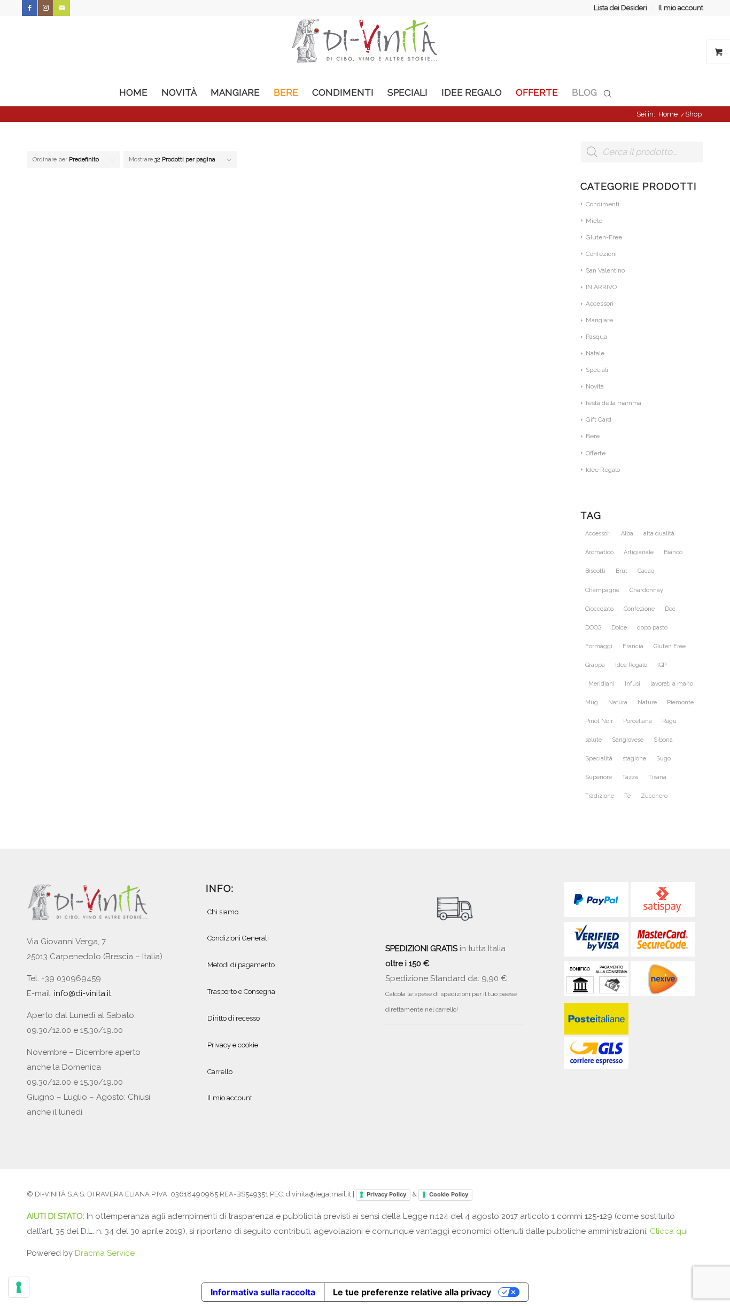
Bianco (673, 552)
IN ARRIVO (601, 287)
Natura (617, 702)
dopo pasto (652, 627)
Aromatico (599, 552)
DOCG (593, 627)
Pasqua (596, 336)
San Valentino (605, 270)
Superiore (598, 777)
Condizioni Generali (238, 938)
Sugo (663, 758)
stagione (634, 758)
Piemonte (680, 702)
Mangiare (599, 320)
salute (593, 739)
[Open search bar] (607, 93)
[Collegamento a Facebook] (29, 8)
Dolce (619, 627)
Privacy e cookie (232, 1045)
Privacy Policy (386, 1194)
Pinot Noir (599, 721)
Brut (621, 571)
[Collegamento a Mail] (62, 8)
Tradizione (599, 795)
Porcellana (637, 721)
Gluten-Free (604, 237)
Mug (591, 702)
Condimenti (602, 204)
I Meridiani (600, 683)
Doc (670, 608)
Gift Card (598, 419)
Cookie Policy (448, 1194)
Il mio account (680, 8)
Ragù (669, 721)
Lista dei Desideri (620, 8)
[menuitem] (620, 8)
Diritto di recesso (233, 1018)
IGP (661, 665)
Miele (594, 220)
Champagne (602, 590)
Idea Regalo (631, 665)
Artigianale (639, 552)
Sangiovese (627, 739)
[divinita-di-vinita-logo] (365, 47)
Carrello (219, 1072)
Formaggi (598, 646)
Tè (627, 795)
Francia (633, 646)
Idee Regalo (603, 469)
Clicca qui (669, 1231)
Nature (647, 702)
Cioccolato (599, 608)
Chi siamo (222, 912)
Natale (595, 353)
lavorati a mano (671, 683)
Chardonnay (646, 590)
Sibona (663, 739)
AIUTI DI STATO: (57, 1216)
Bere (593, 436)
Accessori (599, 303)
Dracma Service (105, 1253)
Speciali (597, 370)
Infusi (632, 683)
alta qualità (658, 533)
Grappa (595, 665)
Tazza (630, 777)
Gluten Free (670, 646)
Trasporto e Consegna (241, 992)
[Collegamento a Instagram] (45, 8)
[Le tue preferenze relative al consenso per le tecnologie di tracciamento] (19, 1287)
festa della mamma (613, 403)
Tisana (657, 777)
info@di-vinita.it (82, 993)
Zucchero (654, 795)
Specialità (598, 758)
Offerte (595, 453)
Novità (595, 386)
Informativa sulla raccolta (263, 1292)
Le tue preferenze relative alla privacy (412, 1292)
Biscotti (595, 571)
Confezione (639, 608)
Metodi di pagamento (241, 965)
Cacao (646, 571)
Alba (627, 533)
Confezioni (601, 254)
